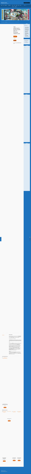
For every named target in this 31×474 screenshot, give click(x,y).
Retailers (16, 5)
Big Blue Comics (4, 2)
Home (1, 5)
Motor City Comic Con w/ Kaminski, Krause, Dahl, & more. (27, 36)
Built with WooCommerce (5, 471)
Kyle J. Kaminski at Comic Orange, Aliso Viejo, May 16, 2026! (27, 27)
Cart (3, 5)
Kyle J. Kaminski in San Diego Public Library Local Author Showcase (27, 34)
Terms (1, 471)
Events (12, 5)
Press (18, 5)
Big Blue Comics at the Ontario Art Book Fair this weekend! (27, 29)
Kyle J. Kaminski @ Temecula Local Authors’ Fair (27, 31)
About (20, 5)
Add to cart (15, 40)
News (14, 5)
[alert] (26, 42)
